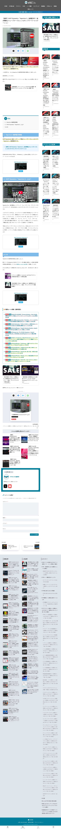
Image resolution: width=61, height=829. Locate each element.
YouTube (10, 488)
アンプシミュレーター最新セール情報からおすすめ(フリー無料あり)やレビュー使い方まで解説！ (50, 708)
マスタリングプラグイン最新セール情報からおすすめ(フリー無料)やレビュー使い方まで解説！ (50, 769)
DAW (24, 6)
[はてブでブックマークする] (23, 51)
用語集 (55, 6)
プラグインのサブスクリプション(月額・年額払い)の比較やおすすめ (50, 688)
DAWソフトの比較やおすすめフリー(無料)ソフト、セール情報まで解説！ (50, 563)
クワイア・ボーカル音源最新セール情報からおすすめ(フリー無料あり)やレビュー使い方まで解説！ (50, 630)
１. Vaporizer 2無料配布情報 (11, 122)
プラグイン (18, 6)
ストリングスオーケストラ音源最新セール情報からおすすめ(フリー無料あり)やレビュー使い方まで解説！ (50, 637)
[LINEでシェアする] (27, 51)
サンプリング (36, 6)
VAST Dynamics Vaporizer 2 (20, 162)
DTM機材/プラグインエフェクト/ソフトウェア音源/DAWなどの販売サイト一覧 (50, 604)
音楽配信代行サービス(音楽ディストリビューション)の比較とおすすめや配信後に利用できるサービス (50, 811)
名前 (4, 517)
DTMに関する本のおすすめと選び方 (50, 594)
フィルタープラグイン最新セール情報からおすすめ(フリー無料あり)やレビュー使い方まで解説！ (50, 749)
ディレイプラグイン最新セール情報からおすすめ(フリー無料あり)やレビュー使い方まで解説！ (50, 734)
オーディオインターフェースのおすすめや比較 (50, 581)
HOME (5, 6)
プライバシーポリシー (38, 822)
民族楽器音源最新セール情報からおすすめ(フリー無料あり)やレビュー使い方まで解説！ (50, 675)
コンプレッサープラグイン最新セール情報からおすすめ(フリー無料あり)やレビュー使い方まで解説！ (50, 720)
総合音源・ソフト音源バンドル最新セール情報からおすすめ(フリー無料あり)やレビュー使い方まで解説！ (50, 682)
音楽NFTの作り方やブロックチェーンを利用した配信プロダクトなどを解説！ (50, 573)
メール (5, 523)
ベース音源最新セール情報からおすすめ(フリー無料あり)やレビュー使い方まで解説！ (50, 669)
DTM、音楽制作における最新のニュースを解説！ (49, 567)
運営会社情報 (30, 822)
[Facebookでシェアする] (18, 51)
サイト (4, 528)
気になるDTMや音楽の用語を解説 (49, 801)
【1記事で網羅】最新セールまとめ (25, 12)
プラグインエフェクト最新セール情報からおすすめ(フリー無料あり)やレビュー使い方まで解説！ (50, 694)
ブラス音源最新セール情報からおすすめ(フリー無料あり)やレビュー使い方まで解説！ (50, 663)
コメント (5, 501)
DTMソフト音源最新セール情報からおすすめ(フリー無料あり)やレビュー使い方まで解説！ (50, 616)
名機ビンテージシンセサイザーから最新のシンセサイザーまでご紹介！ (50, 586)
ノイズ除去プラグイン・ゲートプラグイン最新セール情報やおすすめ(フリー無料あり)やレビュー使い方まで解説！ (50, 742)
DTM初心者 (11, 6)
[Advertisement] (21, 103)
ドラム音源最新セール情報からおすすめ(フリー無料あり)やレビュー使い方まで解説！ (50, 651)
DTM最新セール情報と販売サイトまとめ (49, 598)
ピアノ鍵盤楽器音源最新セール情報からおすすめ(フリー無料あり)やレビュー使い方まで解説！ (50, 657)
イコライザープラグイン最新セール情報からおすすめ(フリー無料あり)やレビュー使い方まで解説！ (50, 714)
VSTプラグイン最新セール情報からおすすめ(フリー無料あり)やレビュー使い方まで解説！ (50, 610)
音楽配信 (43, 6)
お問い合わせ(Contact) (22, 822)
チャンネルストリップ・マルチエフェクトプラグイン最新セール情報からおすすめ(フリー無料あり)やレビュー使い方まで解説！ (50, 728)
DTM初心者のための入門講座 (48, 590)
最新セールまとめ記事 (22, 264)
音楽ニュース (30, 9)
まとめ (6, 126)
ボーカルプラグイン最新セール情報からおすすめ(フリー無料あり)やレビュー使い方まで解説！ (50, 763)
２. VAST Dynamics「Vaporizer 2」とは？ (14, 124)
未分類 (43, 798)
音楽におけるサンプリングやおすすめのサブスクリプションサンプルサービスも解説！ (49, 805)
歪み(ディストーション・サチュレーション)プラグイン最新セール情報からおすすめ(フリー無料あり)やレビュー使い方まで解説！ (50, 788)
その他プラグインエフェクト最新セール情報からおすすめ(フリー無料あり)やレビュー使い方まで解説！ (50, 701)
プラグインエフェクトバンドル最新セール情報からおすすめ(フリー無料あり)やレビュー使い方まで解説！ (50, 756)
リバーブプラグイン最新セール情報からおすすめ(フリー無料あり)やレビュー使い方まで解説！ (50, 775)
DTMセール (49, 6)
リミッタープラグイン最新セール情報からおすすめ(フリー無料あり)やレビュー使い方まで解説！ (50, 781)
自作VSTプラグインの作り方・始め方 (50, 794)
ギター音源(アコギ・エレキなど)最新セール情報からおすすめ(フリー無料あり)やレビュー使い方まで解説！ (50, 623)
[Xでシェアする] (13, 51)
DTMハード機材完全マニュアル (49, 577)
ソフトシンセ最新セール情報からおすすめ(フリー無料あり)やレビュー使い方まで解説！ (50, 644)
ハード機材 (29, 6)
